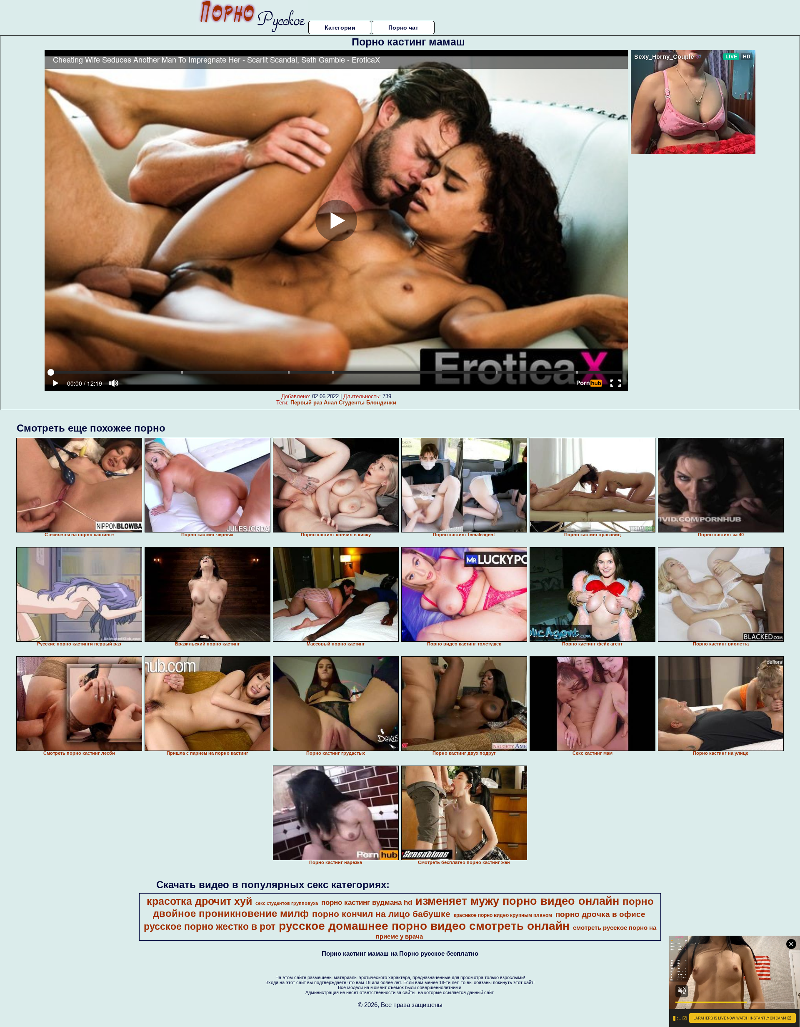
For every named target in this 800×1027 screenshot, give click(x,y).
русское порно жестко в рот (209, 926)
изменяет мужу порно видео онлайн (517, 901)
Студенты (352, 402)
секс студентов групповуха (286, 903)
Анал (330, 402)
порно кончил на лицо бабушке (381, 914)
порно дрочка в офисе (600, 914)
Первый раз (306, 402)
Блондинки (381, 402)
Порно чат (403, 27)
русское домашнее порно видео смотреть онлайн (424, 925)
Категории (340, 27)
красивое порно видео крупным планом (503, 915)
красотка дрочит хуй (199, 901)
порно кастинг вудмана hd (366, 902)
